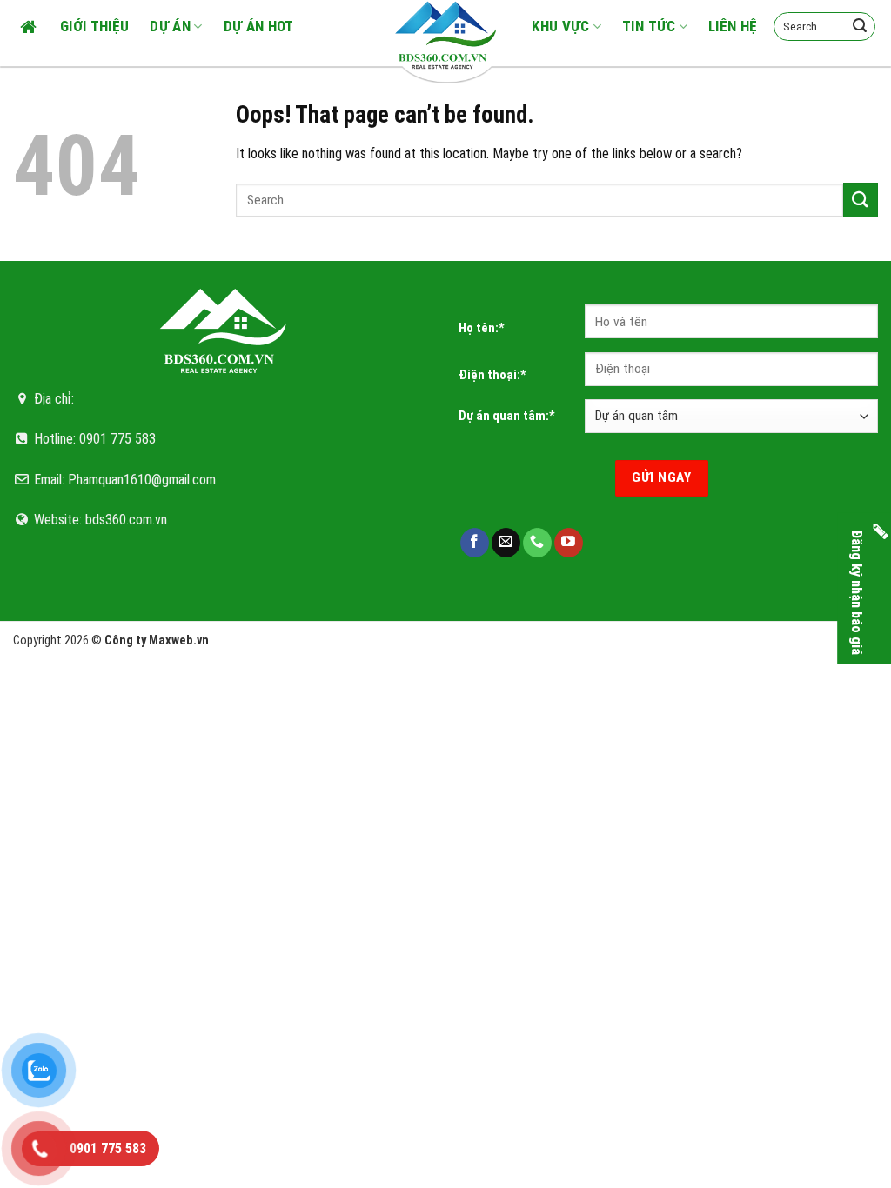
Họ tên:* (482, 328)
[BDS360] (445, 35)
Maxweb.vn (179, 640)
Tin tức (648, 26)
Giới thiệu (94, 26)
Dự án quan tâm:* (507, 416)
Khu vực (560, 26)
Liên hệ (732, 26)
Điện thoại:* (492, 375)
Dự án (170, 26)
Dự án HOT (259, 26)
